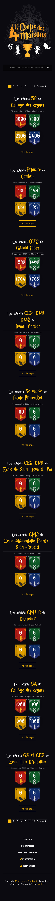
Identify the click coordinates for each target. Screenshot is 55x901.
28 (33, 86)
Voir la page (28, 152)
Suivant (41, 86)
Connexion (28, 865)
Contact (27, 839)
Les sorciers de (27, 102)
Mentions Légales (27, 852)
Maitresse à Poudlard (26, 881)
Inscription (27, 846)
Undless (41, 884)
